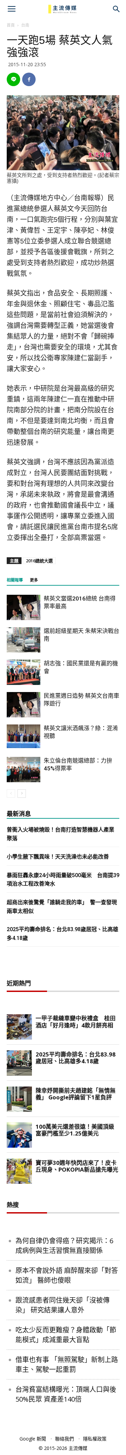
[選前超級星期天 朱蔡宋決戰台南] (23, 640)
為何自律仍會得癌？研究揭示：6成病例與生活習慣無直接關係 (64, 1245)
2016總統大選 (39, 561)
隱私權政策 (95, 1438)
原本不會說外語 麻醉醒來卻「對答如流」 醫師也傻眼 (66, 1275)
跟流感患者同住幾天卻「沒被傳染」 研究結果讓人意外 (62, 1305)
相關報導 (15, 580)
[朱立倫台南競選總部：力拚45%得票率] (23, 769)
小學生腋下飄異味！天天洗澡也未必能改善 (58, 856)
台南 (25, 25)
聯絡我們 (64, 1438)
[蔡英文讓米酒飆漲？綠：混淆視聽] (23, 736)
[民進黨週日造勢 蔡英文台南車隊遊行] (23, 704)
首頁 (11, 25)
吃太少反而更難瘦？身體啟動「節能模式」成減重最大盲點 (65, 1334)
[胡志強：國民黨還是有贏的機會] (23, 672)
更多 (34, 580)
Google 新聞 (32, 1438)
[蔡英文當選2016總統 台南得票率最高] (23, 607)
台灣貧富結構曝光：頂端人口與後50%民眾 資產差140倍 (65, 1394)
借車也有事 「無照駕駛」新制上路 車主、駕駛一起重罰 (66, 1364)
